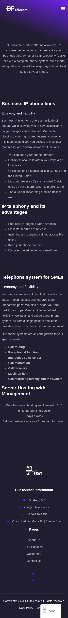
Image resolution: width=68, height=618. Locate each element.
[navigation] (50, 611)
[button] (62, 8)
